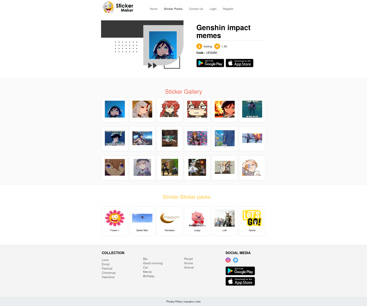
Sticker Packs (173, 9)
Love (105, 260)
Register (228, 9)
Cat (145, 267)
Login (213, 9)
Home (154, 9)
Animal (189, 267)
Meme (147, 271)
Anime (188, 263)
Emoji (106, 264)
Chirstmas (109, 272)
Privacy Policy (174, 301)
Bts (145, 259)
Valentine (108, 277)
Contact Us (196, 9)
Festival (107, 268)
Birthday (148, 276)
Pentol (188, 259)
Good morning (153, 263)
